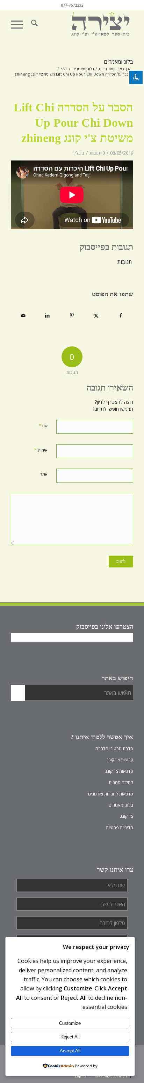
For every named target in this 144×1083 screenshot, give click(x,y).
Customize (70, 1023)
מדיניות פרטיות (119, 827)
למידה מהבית (121, 782)
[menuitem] (34, 24)
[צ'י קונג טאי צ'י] (84, 24)
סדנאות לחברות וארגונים (110, 794)
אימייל (41, 450)
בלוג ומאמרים (118, 61)
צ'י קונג (126, 816)
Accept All (70, 1050)
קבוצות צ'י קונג (120, 759)
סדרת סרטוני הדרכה (114, 748)
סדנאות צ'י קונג (119, 771)
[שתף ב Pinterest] (72, 315)
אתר (44, 474)
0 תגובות (97, 153)
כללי (76, 153)
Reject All (70, 1036)
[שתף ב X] (96, 315)
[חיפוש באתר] (34, 24)
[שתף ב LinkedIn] (48, 315)
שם (43, 425)
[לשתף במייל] (23, 315)
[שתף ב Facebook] (120, 315)
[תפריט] (19, 24)
